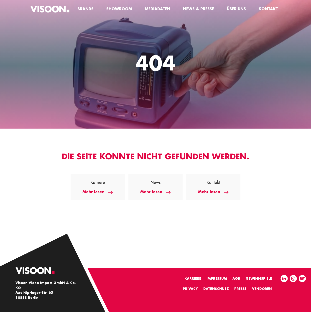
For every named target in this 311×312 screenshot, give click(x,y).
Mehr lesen (93, 192)
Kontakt (268, 9)
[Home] (49, 9)
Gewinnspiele (259, 278)
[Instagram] (293, 279)
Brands (85, 9)
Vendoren (262, 288)
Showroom (119, 9)
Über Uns (236, 9)
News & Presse (198, 9)
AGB (236, 278)
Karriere (192, 278)
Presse (240, 288)
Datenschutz (216, 288)
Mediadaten (157, 9)
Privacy (190, 288)
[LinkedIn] (284, 279)
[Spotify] (302, 279)
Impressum (216, 278)
